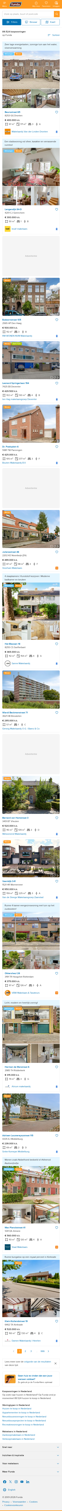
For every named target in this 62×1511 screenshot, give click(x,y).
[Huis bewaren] (56, 112)
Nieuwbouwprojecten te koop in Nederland (24, 1420)
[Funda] (20, 4)
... (37, 1351)
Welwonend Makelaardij (14, 834)
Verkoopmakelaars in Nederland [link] (18, 1439)
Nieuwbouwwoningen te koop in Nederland (24, 1416)
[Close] (55, 1363)
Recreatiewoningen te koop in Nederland (23, 1424)
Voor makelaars (10, 1463)
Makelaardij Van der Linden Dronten (30, 131)
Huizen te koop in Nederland (16, 1408)
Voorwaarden (19, 1501)
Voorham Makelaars (12, 568)
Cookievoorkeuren (13, 1505)
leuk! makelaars (19, 228)
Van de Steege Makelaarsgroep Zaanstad (22, 897)
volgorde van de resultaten (37, 1361)
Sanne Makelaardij (21, 663)
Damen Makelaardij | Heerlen (26, 1340)
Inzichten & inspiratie (13, 1455)
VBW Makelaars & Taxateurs (26, 992)
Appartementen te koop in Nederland (21, 1412)
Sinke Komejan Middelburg (15, 1151)
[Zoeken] (57, 14)
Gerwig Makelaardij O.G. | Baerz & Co (21, 728)
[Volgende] (48, 1351)
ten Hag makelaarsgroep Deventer (19, 399)
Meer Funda (8, 1471)
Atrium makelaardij (21, 1086)
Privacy (6, 1501)
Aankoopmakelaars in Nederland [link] (18, 1435)
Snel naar (7, 1447)
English (11, 1489)
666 (43, 1351)
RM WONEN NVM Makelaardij (17, 335)
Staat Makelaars (19, 1247)
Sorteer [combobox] (56, 35)
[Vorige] (13, 1351)
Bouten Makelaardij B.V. (14, 462)
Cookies (33, 1501)
